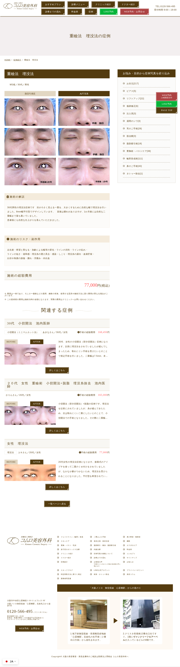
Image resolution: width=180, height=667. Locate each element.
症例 (91, 12)
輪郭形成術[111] (135, 158)
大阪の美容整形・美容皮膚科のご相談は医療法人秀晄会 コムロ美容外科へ (96, 656)
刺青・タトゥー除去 (101, 574)
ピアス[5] (131, 91)
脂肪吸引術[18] (134, 143)
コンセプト (131, 554)
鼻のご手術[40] (134, 166)
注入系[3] (131, 113)
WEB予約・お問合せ (134, 12)
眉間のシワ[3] (133, 121)
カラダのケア (132, 545)
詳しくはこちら (57, 370)
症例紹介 (64, 562)
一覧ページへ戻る (57, 504)
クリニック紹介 (103, 4)
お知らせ (130, 562)
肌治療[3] (131, 136)
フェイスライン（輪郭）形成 (72, 537)
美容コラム (131, 574)
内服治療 (97, 549)
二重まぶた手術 (100, 537)
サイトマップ (132, 558)
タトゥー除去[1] (135, 173)
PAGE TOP (166, 110)
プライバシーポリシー (135, 570)
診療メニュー (78, 4)
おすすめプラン (53, 4)
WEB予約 (166, 96)
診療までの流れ (53, 12)
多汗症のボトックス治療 (70, 549)
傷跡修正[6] (132, 106)
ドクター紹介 (128, 4)
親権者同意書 (66, 578)
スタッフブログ (67, 570)
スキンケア (65, 541)
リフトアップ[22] (135, 98)
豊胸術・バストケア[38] (139, 151)
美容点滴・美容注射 (101, 541)
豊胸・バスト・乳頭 (68, 545)
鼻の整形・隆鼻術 (133, 537)
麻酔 (128, 541)
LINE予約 (109, 12)
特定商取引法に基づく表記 (71, 574)
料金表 (74, 12)
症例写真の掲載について (103, 554)
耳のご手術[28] (134, 128)
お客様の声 (107, 564)
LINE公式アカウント (102, 570)
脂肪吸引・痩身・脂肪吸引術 (105, 545)
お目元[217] (133, 83)
